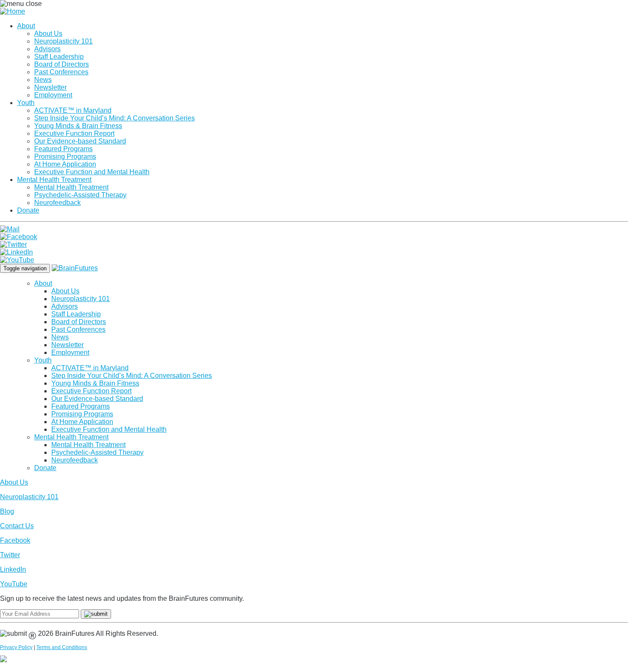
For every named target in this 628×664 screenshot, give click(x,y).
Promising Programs (65, 156)
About (26, 25)
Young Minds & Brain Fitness (78, 125)
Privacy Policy (16, 647)
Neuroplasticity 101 (63, 41)
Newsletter (50, 87)
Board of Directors (61, 64)
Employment (53, 95)
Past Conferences (61, 72)
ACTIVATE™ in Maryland (73, 110)
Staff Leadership (59, 56)
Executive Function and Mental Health (92, 172)
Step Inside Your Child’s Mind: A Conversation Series (114, 118)
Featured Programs (63, 148)
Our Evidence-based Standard (80, 141)
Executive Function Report (74, 133)
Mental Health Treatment (54, 179)
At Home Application (65, 164)
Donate (28, 210)
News (43, 79)
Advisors (47, 49)
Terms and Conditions (61, 647)
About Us (48, 33)
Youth (26, 102)
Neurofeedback (57, 202)
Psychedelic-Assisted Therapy (80, 195)
